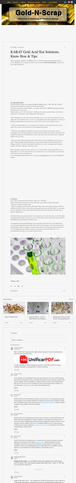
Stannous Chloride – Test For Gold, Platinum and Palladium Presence (37, 319)
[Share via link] (22, 287)
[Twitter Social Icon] (72, 2)
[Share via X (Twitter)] (15, 287)
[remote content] (38, 83)
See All (71, 300)
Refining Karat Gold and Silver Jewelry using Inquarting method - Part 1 (62, 319)
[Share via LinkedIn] (18, 287)
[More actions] (64, 47)
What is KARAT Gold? (11, 318)
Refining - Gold (15, 282)
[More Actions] (64, 349)
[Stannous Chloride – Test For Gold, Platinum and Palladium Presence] (38, 309)
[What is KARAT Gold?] (14, 309)
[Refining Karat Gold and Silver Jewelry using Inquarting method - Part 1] (62, 309)
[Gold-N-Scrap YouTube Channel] (69, 2)
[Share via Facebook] (11, 287)
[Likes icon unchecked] (15, 371)
